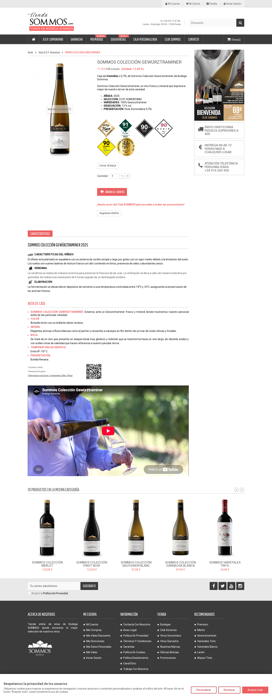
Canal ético (129, 663)
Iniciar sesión (94, 657)
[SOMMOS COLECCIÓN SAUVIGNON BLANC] (136, 526)
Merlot (201, 630)
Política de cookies (134, 652)
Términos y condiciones (137, 641)
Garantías (129, 646)
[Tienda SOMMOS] (62, 21)
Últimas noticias (169, 652)
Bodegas (165, 624)
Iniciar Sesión (233, 3)
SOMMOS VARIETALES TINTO (225, 563)
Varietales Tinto (206, 641)
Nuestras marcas (170, 646)
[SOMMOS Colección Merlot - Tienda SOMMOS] (47, 526)
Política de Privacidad (55, 593)
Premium (202, 624)
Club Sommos (168, 630)
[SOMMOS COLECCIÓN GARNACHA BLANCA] (180, 526)
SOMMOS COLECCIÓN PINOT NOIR (91, 563)
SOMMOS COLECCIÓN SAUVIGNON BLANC (136, 563)
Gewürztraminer (206, 635)
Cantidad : (103, 175)
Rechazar (229, 689)
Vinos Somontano (170, 635)
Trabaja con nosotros (135, 668)
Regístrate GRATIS (109, 213)
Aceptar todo (255, 689)
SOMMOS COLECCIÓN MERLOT (47, 563)
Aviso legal (130, 630)
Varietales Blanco (207, 646)
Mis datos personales (98, 646)
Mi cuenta (173, 3)
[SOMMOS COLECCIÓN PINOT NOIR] (91, 526)
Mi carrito (194, 3)
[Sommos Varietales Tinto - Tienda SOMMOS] (224, 526)
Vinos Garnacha (169, 641)
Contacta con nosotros (136, 624)
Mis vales (91, 652)
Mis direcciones (95, 641)
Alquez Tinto (204, 657)
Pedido (213, 3)
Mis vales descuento (98, 635)
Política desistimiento (135, 657)
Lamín (200, 652)
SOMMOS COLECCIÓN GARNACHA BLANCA (180, 563)
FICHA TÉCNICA (108, 165)
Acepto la (49, 593)
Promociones (168, 657)
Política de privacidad (135, 635)
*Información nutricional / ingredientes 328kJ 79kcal (50, 376)
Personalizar (203, 689)
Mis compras (94, 630)
